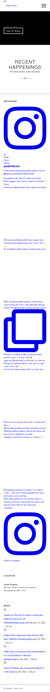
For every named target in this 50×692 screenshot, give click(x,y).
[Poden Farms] (21, 5)
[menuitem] (42, 5)
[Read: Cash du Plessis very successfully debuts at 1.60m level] (6, 662)
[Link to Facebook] (40, 688)
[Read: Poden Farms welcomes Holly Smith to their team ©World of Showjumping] (6, 630)
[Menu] (42, 5)
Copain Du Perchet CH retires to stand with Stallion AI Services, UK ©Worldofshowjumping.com (23, 618)
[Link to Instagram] (44, 688)
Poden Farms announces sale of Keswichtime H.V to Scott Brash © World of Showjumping (24, 655)
